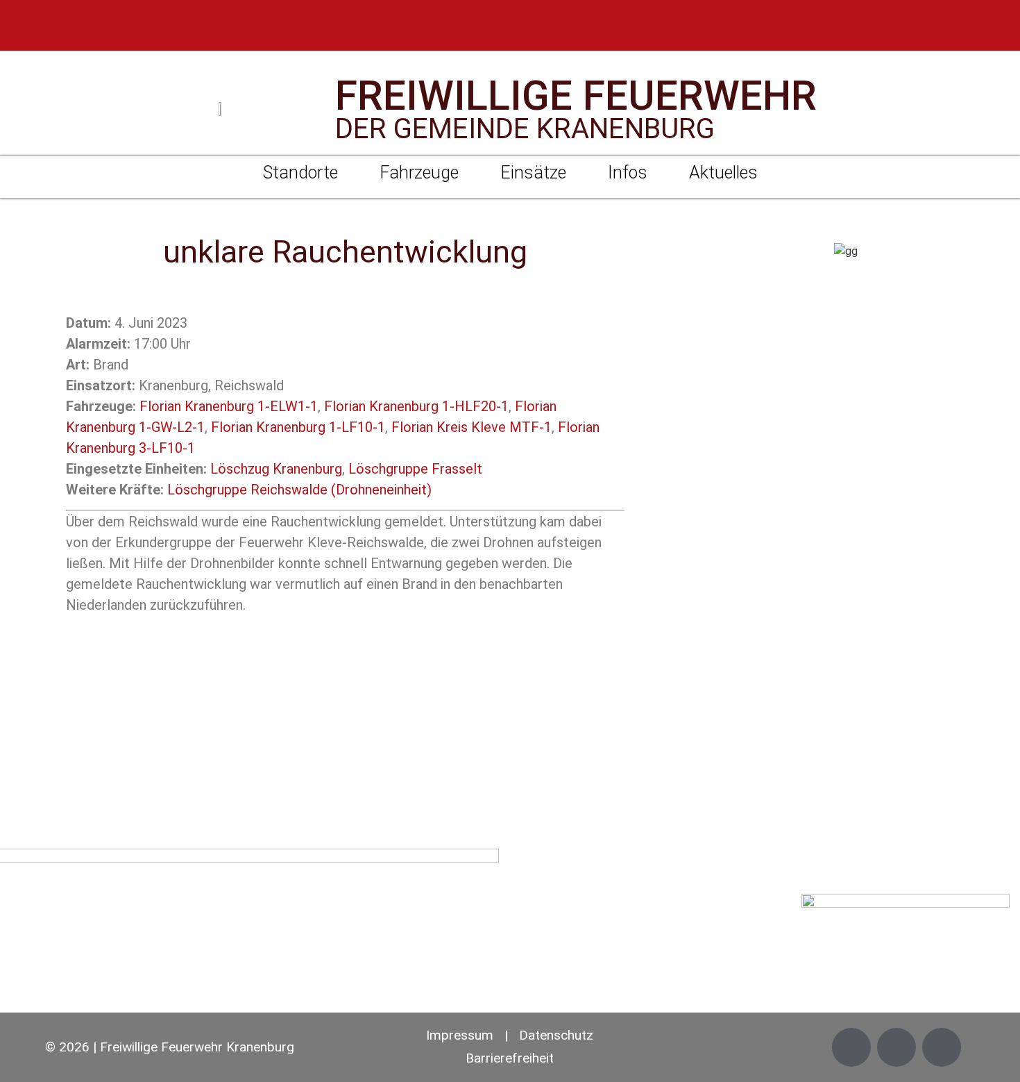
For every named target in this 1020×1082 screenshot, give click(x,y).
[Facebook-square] (928, 32)
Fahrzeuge (419, 173)
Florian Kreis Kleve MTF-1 (471, 427)
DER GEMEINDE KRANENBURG (525, 129)
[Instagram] (964, 32)
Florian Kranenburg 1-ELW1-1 (228, 406)
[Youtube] (1001, 32)
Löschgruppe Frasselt (415, 468)
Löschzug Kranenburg (276, 468)
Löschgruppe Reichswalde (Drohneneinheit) (299, 489)
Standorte (300, 173)
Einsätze (533, 173)
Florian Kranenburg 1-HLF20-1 (416, 406)
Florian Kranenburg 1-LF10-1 (298, 427)
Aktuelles (723, 173)
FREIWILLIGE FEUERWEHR (576, 95)
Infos (627, 173)
